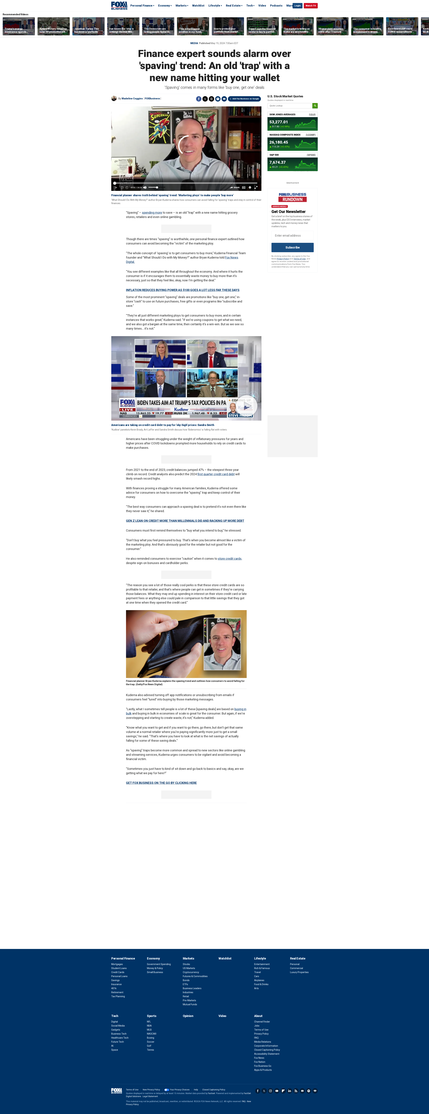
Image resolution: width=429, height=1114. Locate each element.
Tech (249, 5)
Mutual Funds (190, 1004)
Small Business (155, 972)
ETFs (185, 984)
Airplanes (259, 980)
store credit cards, (230, 558)
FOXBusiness (152, 98)
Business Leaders (192, 988)
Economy (164, 5)
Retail (186, 996)
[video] (186, 378)
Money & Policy (155, 968)
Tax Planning (118, 996)
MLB (149, 1029)
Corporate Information (266, 1045)
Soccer (150, 1041)
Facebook (198, 99)
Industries (188, 992)
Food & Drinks (261, 984)
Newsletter (302, 1091)
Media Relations (262, 1041)
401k (113, 988)
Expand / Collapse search (289, 5)
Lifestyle (214, 5)
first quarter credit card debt (216, 474)
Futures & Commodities (195, 976)
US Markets (189, 968)
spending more (152, 212)
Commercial (296, 968)
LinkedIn (289, 1091)
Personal (294, 964)
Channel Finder (262, 1021)
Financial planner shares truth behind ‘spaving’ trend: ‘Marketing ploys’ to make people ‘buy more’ (172, 195)
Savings (115, 980)
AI (112, 1045)
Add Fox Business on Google (246, 99)
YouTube (277, 1091)
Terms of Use (300, 259)
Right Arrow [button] (423, 26)
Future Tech (117, 1041)
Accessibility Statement (266, 1054)
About (258, 1016)
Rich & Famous (262, 968)
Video (262, 5)
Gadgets (115, 1029)
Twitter (205, 99)
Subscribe (293, 247)
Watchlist (198, 5)
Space (114, 1049)
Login (297, 5)
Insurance (116, 984)
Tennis (150, 1049)
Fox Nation (259, 1062)
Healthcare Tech (120, 1037)
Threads (211, 99)
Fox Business (119, 5)
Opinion (188, 1016)
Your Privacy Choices (180, 1090)
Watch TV (311, 5)
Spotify (308, 1091)
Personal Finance (141, 5)
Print (218, 99)
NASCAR (151, 1033)
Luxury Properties (299, 972)
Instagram (270, 1091)
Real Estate (233, 5)
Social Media (118, 1025)
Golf (149, 1045)
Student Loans (119, 968)
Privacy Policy (283, 259)
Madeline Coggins (132, 98)
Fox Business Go (262, 1066)
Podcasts (276, 5)
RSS (296, 1091)
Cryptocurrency (191, 972)
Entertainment (262, 964)
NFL (149, 1021)
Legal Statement (150, 1096)
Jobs (256, 1025)
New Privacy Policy (151, 1090)
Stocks (186, 964)
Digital (114, 1021)
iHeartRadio (315, 1091)
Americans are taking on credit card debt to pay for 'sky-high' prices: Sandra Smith (162, 425)
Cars (256, 976)
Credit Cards (117, 972)
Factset (211, 1093)
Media (194, 43)
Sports (151, 1016)
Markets (181, 5)
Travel (257, 972)
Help (196, 1090)
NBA (149, 1025)
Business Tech (119, 1033)
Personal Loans (119, 976)
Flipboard (283, 1091)
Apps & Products (263, 1070)
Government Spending (159, 964)
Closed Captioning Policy (267, 1049)
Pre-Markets (189, 1000)
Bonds (186, 980)
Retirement (117, 992)
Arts (256, 988)
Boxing (150, 1037)
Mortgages (117, 964)
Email (224, 99)
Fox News (259, 1058)
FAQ (256, 1037)
